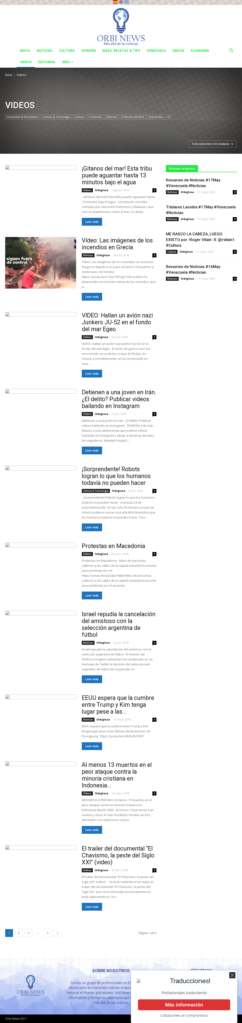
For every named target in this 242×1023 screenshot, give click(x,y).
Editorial (47, 62)
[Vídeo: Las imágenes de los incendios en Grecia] (40, 263)
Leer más (92, 222)
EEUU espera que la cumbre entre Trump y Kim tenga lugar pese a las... (118, 704)
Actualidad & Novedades (22, 117)
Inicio (25, 50)
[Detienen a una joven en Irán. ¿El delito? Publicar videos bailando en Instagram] (40, 414)
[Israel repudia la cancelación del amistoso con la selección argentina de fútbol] (40, 636)
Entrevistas (156, 117)
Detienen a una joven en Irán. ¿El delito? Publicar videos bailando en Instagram (119, 399)
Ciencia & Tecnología (56, 117)
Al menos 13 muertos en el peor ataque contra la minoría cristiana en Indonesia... (117, 775)
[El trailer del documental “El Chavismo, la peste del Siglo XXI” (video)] (40, 871)
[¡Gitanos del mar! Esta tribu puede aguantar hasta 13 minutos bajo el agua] (40, 191)
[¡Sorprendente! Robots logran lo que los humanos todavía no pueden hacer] (40, 491)
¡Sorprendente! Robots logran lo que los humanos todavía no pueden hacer (116, 476)
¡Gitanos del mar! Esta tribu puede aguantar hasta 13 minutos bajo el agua (117, 175)
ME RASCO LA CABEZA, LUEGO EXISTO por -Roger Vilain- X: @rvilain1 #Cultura (200, 240)
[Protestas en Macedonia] (40, 568)
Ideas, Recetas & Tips (121, 50)
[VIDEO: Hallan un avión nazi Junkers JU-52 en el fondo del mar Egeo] (40, 338)
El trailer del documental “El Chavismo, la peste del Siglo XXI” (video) (118, 855)
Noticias (44, 50)
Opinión (88, 50)
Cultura (67, 50)
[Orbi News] (121, 25)
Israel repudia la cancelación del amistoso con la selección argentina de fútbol (119, 624)
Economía (200, 50)
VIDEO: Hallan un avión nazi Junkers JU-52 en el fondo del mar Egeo (117, 322)
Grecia (178, 50)
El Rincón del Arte (133, 117)
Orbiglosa (101, 190)
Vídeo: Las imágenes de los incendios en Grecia (117, 244)
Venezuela (156, 50)
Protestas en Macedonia (113, 546)
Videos (26, 62)
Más (66, 62)
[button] (231, 51)
